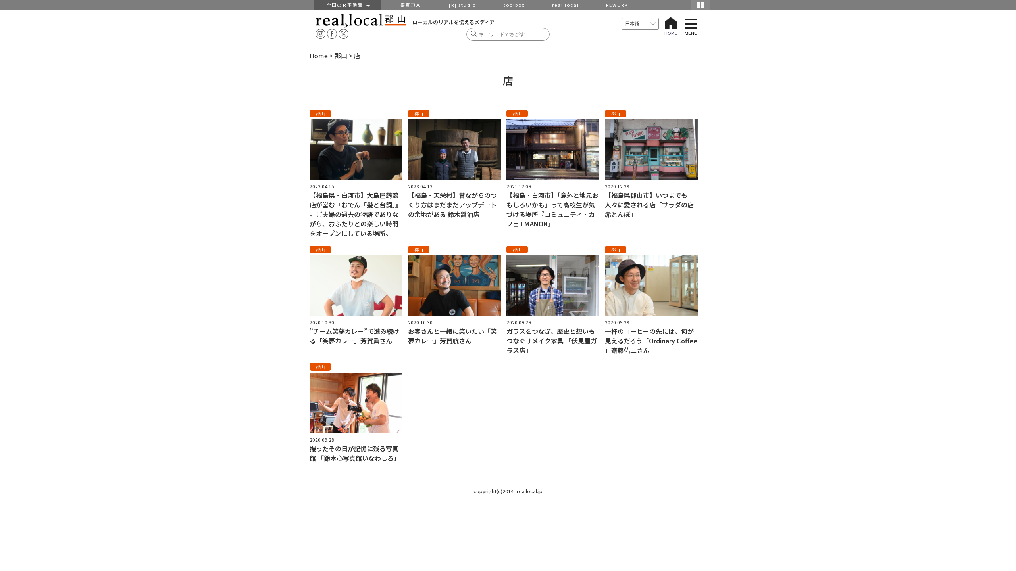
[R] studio (462, 5)
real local (565, 5)
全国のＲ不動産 (346, 5)
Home (319, 55)
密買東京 (410, 5)
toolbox (514, 5)
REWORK (617, 5)
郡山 (341, 55)
